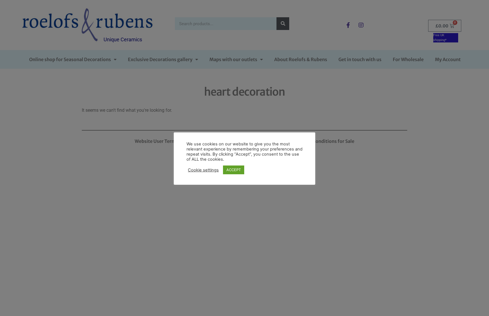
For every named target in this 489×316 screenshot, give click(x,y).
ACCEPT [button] (233, 169)
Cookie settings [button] (203, 170)
